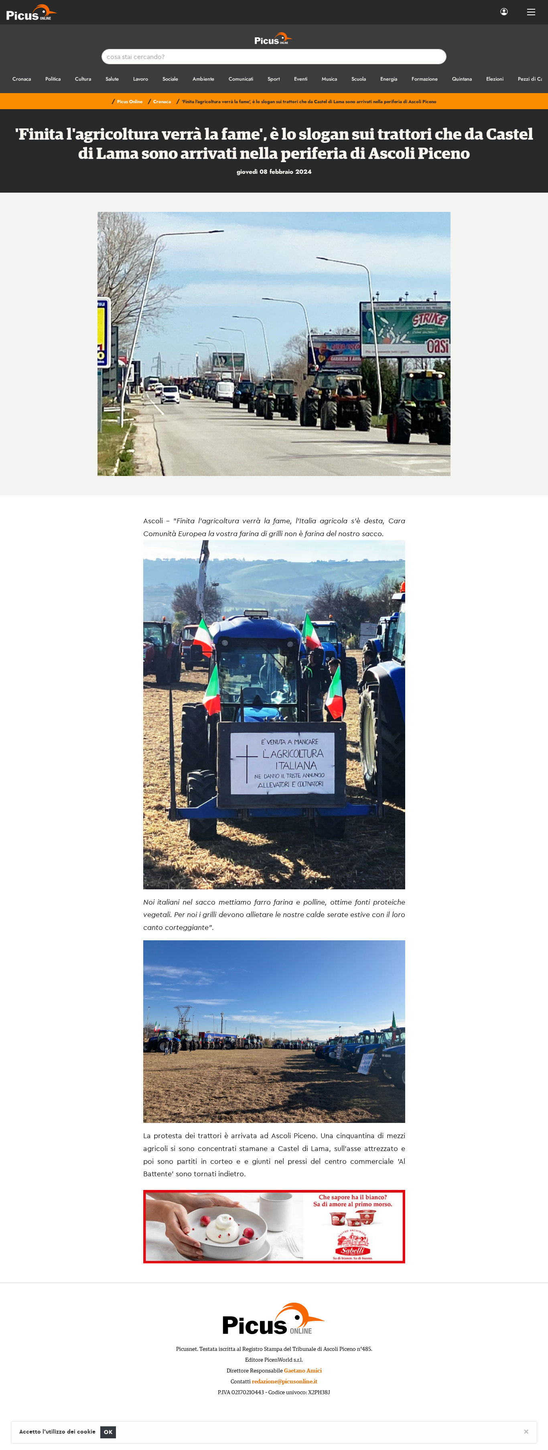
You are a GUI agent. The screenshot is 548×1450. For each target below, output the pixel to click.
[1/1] (274, 344)
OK (108, 1432)
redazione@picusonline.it (284, 1382)
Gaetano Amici (303, 1371)
